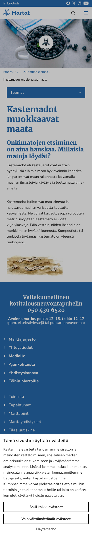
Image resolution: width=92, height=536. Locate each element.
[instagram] (79, 3)
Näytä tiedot (46, 529)
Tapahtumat (20, 405)
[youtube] (86, 3)
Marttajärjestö (22, 339)
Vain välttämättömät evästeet (46, 518)
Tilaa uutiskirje (22, 430)
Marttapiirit (18, 413)
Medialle (17, 356)
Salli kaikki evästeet (46, 506)
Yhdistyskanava (23, 372)
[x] (74, 3)
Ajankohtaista (22, 364)
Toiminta (16, 396)
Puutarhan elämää (35, 72)
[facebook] (68, 3)
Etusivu (8, 72)
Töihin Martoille (24, 381)
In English (11, 3)
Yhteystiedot (21, 347)
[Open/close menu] (85, 13)
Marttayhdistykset (25, 421)
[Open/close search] (73, 13)
